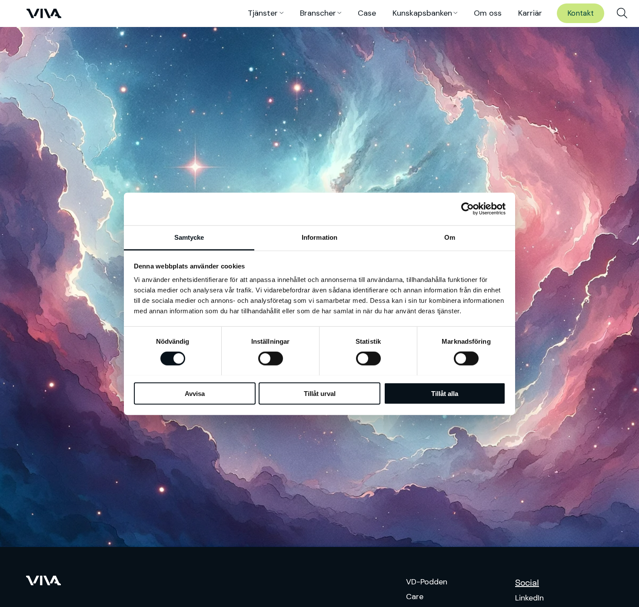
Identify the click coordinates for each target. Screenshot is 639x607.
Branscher (318, 13)
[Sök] (622, 13)
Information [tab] (319, 237)
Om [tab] (449, 237)
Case (367, 13)
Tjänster (263, 13)
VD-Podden (426, 582)
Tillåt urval (320, 393)
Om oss (488, 13)
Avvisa (195, 393)
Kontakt (580, 13)
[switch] (270, 359)
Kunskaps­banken (422, 13)
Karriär (530, 13)
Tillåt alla (444, 393)
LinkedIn (529, 598)
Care (414, 596)
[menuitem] (622, 13)
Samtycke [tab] (189, 237)
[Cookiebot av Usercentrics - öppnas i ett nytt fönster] (467, 208)
